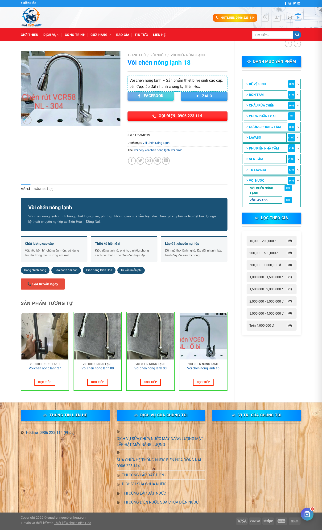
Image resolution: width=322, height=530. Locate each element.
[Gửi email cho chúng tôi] (298, 3)
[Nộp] (297, 35)
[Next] (227, 353)
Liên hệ (159, 35)
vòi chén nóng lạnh (157, 150)
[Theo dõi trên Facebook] (285, 3)
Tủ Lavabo (257, 170)
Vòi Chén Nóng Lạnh (261, 190)
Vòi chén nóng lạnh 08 (98, 368)
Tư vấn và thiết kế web (37, 523)
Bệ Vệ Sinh (257, 84)
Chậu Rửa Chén (261, 105)
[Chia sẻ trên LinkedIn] (166, 161)
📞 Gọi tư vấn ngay (42, 284)
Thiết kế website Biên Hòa (72, 523)
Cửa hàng (99, 35)
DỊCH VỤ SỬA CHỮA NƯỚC (144, 484)
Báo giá (122, 35)
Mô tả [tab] (25, 189)
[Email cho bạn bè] (149, 161)
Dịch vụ (49, 35)
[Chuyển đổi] (298, 84)
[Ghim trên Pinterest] (157, 161)
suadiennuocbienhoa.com (66, 518)
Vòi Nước (256, 180)
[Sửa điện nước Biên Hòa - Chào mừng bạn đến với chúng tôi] (44, 17)
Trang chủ (137, 55)
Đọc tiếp (44, 382)
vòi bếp (139, 150)
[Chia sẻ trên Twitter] (140, 161)
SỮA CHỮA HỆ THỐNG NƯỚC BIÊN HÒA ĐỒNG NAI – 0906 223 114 (160, 463)
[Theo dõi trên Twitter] (294, 3)
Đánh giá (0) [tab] (44, 189)
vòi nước (176, 150)
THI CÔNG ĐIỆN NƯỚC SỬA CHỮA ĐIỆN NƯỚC (160, 502)
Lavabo (255, 137)
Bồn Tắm (256, 95)
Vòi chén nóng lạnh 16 (203, 368)
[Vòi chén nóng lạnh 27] (45, 336)
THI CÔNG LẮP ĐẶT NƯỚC (144, 493)
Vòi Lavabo (259, 200)
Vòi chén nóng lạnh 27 (45, 368)
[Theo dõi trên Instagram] (290, 3)
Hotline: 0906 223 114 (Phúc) (50, 432)
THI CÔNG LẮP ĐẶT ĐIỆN (143, 475)
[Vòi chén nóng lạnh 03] (150, 336)
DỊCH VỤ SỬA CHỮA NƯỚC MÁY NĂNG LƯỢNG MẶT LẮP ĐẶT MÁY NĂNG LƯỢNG (160, 441)
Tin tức (141, 35)
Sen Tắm (256, 159)
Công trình (75, 35)
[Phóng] (27, 120)
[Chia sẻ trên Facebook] (132, 161)
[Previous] (21, 353)
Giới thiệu (29, 35)
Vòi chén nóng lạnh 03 (150, 368)
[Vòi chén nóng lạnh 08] (98, 336)
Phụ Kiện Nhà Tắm (264, 148)
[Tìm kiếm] (265, 17)
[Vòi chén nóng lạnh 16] (203, 336)
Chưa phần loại (262, 116)
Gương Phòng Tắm (265, 127)
